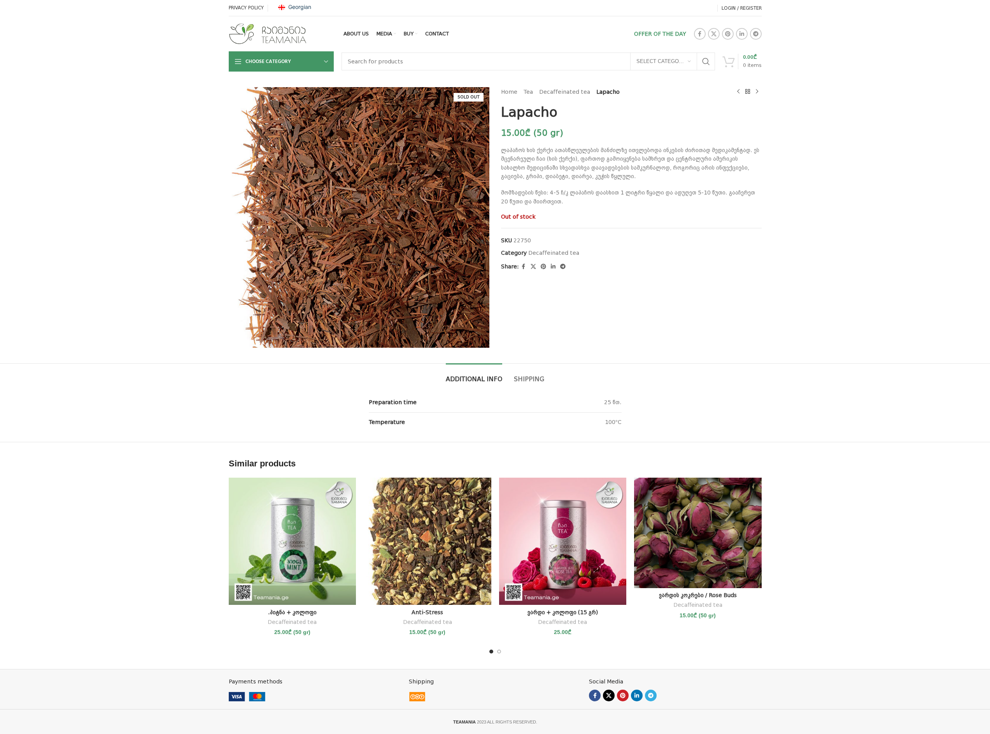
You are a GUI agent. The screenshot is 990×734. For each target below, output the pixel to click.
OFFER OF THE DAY (660, 34)
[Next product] (757, 91)
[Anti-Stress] (427, 541)
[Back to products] (747, 91)
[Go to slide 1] (491, 651)
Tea (528, 92)
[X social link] (714, 34)
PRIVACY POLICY (246, 8)
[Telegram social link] (756, 34)
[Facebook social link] (700, 34)
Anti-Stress (427, 612)
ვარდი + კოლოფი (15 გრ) (562, 612)
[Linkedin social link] (742, 34)
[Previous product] (738, 91)
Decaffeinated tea (564, 92)
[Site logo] (268, 33)
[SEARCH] (706, 61)
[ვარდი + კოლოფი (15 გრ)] (563, 541)
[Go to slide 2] (499, 651)
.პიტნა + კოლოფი (292, 612)
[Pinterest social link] (728, 34)
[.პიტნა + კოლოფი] (292, 541)
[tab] (474, 375)
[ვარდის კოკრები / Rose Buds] (698, 533)
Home (509, 92)
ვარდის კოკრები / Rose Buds (698, 595)
